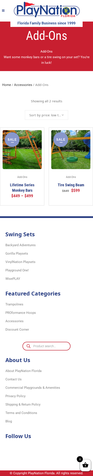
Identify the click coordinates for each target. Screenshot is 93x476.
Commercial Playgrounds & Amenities (32, 388)
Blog (8, 421)
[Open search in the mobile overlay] (46, 346)
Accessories (23, 85)
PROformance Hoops (20, 313)
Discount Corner (17, 329)
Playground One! (17, 270)
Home (6, 85)
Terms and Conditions (21, 413)
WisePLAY (12, 279)
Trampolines (14, 304)
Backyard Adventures (20, 245)
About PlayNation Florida (23, 371)
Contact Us (13, 379)
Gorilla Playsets (16, 253)
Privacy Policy (15, 396)
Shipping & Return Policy (22, 404)
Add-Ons (22, 177)
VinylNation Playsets (20, 262)
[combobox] (46, 115)
